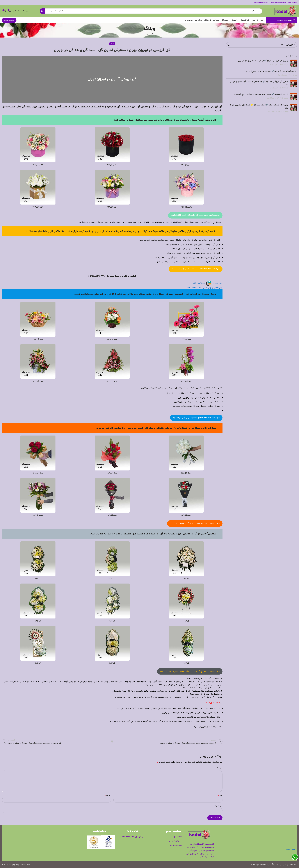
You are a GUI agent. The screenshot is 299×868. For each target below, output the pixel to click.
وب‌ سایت (218, 805)
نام (220, 795)
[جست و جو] (42, 11)
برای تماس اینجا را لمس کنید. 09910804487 (203, 287)
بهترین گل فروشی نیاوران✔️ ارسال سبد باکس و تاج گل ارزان (262, 60)
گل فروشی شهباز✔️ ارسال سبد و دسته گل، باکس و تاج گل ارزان (261, 94)
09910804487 (199, 283)
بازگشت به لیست (112, 741)
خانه (152, 34)
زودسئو (5, 864)
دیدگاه (218, 767)
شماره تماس (217, 283)
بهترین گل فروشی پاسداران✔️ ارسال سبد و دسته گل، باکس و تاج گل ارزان (259, 83)
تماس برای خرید (9, 20)
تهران (147, 34)
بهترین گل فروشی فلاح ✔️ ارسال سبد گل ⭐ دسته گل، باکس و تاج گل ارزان (258, 106)
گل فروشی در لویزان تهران (207, 107)
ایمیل (108, 795)
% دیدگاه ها (274, 64)
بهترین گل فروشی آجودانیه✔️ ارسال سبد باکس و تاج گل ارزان (271, 71)
